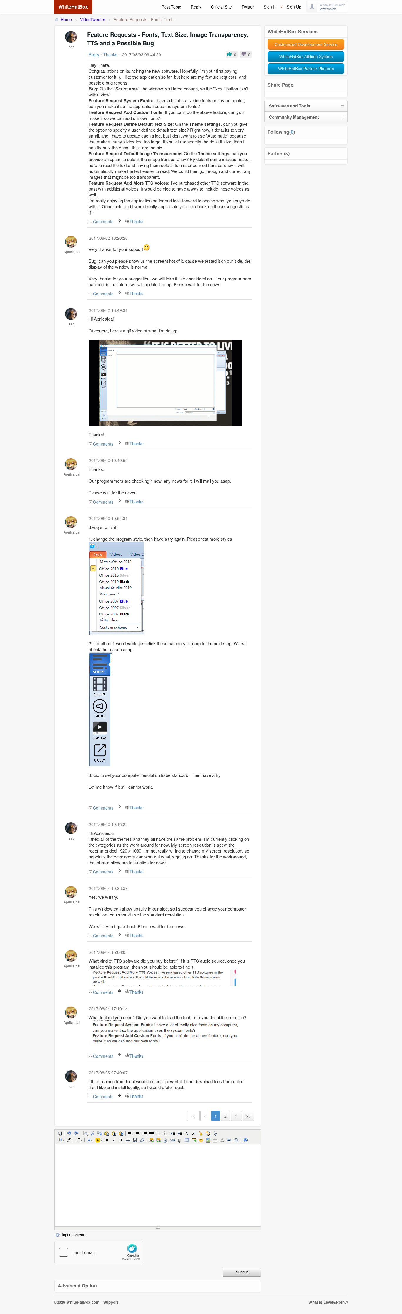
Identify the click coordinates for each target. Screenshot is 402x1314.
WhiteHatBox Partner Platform (306, 68)
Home (66, 19)
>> (248, 1116)
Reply (196, 7)
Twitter (248, 7)
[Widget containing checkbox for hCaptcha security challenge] (98, 1252)
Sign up (294, 7)
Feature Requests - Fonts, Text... (144, 19)
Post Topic (171, 7)
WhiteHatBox (73, 6)
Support (110, 1302)
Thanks (136, 221)
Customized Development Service (306, 44)
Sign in (270, 7)
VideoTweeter (92, 19)
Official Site (221, 7)
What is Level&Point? (328, 1302)
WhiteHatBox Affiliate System (306, 56)
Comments (103, 221)
